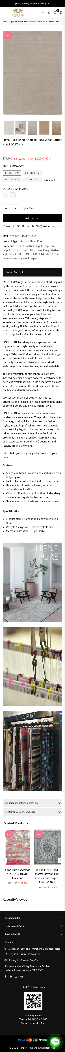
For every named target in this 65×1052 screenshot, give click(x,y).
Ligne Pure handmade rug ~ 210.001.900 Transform (17, 874)
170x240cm (12, 173)
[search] (43, 12)
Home (5, 22)
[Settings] (60, 12)
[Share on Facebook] (13, 226)
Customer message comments (20, 812)
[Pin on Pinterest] (23, 226)
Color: (16, 188)
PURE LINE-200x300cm (45, 254)
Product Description (15, 272)
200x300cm (32, 173)
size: (13, 166)
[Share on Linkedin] (27, 226)
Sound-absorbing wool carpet (20, 258)
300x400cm (32, 179)
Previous (5, 74)
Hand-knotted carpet (30, 246)
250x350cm (12, 179)
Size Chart (49, 180)
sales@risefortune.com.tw (23, 960)
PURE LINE (24, 254)
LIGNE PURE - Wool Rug (34, 250)
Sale (8, 35)
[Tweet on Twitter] (18, 226)
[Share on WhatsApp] (32, 226)
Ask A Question (51, 226)
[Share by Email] (37, 226)
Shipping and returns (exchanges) (21, 803)
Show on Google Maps (33, 1023)
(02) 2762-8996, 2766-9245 (25, 954)
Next (59, 74)
